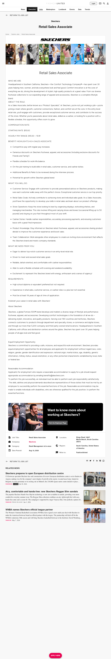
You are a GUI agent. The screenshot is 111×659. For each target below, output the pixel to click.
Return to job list (19, 15)
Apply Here (55, 655)
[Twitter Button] (90, 460)
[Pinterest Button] (100, 460)
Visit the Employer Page (57, 423)
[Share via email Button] (87, 460)
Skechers (32, 442)
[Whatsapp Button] (103, 460)
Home (7, 34)
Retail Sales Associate (28, 34)
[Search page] (104, 3)
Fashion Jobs (15, 34)
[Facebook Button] (93, 460)
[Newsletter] (100, 3)
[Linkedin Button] (97, 460)
